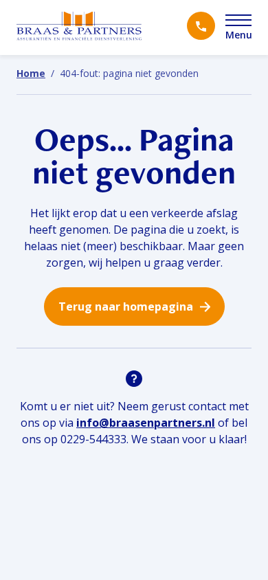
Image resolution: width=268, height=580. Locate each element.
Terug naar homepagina (125, 306)
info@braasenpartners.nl (145, 422)
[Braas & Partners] (79, 27)
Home (30, 73)
